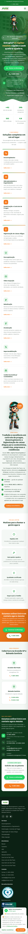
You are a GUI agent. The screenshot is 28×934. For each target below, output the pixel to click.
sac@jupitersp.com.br (13, 750)
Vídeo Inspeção (6, 837)
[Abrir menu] (24, 8)
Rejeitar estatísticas (8, 930)
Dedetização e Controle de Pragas (11, 829)
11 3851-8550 (14, 4)
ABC (3, 849)
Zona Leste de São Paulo (8, 860)
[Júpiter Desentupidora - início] (5, 8)
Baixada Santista (6, 855)
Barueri (3, 844)
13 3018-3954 (15, 697)
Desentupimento (6, 824)
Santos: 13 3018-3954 (8, 875)
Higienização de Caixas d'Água (10, 832)
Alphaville (4, 852)
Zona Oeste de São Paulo (8, 865)
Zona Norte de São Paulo (8, 863)
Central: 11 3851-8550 (8, 872)
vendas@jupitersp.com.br (14, 748)
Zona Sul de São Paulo (8, 857)
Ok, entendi (20, 930)
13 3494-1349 (15, 700)
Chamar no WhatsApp (15, 777)
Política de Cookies (12, 926)
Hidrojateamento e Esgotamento (11, 826)
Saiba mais (7, 168)
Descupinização (6, 834)
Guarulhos (4, 846)
